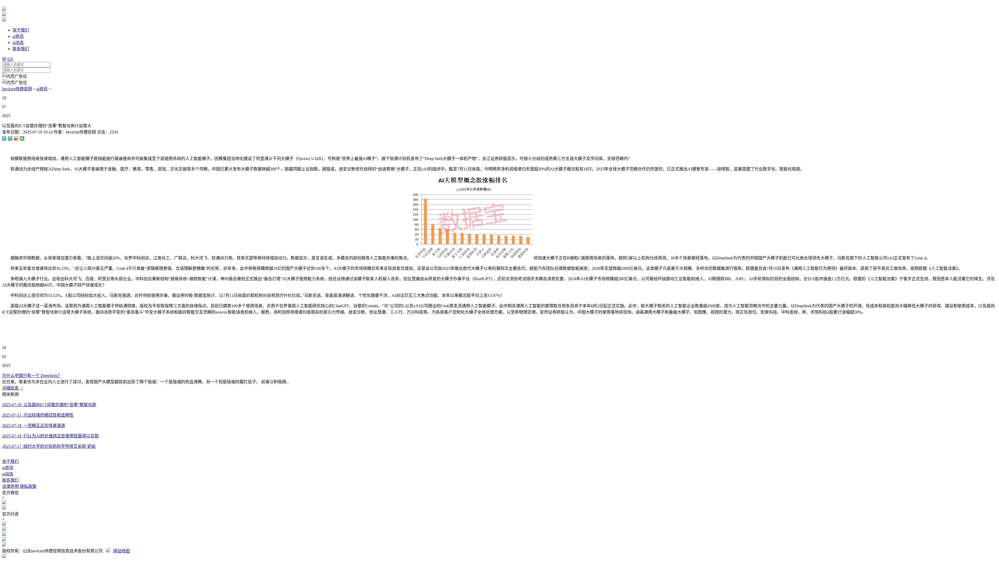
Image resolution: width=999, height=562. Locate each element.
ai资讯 (42, 89)
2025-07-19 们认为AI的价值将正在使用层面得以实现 (50, 436)
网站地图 (121, 551)
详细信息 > (12, 388)
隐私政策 (28, 486)
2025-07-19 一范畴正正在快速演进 (33, 425)
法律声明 (10, 486)
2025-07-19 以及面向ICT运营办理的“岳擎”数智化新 (49, 405)
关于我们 (10, 461)
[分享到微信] (22, 138)
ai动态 (7, 474)
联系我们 (10, 480)
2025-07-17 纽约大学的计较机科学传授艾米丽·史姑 (48, 446)
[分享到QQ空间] (10, 138)
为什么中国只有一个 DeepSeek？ (32, 375)
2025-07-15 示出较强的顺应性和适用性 (37, 415)
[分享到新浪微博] (16, 138)
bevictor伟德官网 (17, 89)
